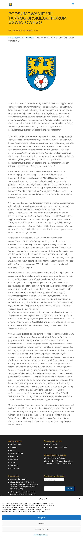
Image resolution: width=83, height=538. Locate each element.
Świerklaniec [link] (14, 456)
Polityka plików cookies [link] (40, 535)
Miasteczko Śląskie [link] (16, 453)
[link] (10, 4)
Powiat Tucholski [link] (51, 444)
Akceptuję (41, 517)
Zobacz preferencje (41, 529)
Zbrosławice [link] (14, 465)
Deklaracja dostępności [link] (18, 479)
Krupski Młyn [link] (14, 468)
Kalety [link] (12, 450)
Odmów (41, 523)
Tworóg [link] (12, 462)
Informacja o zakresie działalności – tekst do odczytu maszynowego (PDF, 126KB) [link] (23, 494)
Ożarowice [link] (13, 447)
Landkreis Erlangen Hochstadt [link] (56, 447)
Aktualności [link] (28, 37)
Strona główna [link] (14, 37)
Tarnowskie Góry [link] (16, 444)
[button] (80, 499)
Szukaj (69, 489)
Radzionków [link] (14, 459)
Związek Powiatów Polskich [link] (55, 458)
